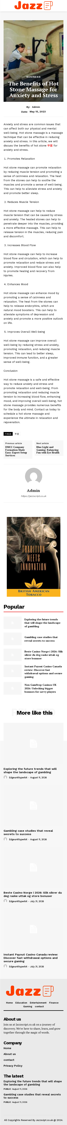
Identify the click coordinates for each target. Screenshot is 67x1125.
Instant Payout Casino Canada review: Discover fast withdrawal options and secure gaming (43, 671)
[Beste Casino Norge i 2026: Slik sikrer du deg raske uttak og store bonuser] (13, 655)
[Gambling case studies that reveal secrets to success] (13, 639)
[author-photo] (6, 777)
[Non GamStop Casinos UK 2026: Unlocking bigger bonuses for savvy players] (13, 688)
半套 (50, 145)
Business (33, 77)
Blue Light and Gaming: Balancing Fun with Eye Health (47, 450)
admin (36, 107)
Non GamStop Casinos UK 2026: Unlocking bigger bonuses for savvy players (40, 688)
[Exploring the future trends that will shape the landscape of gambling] (13, 623)
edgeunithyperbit (18, 777)
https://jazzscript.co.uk (33, 496)
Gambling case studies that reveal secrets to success (41, 638)
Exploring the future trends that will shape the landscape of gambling (42, 623)
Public (7, 1089)
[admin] (33, 476)
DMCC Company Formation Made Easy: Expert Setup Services (16, 451)
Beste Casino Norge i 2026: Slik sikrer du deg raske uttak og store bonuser (43, 655)
